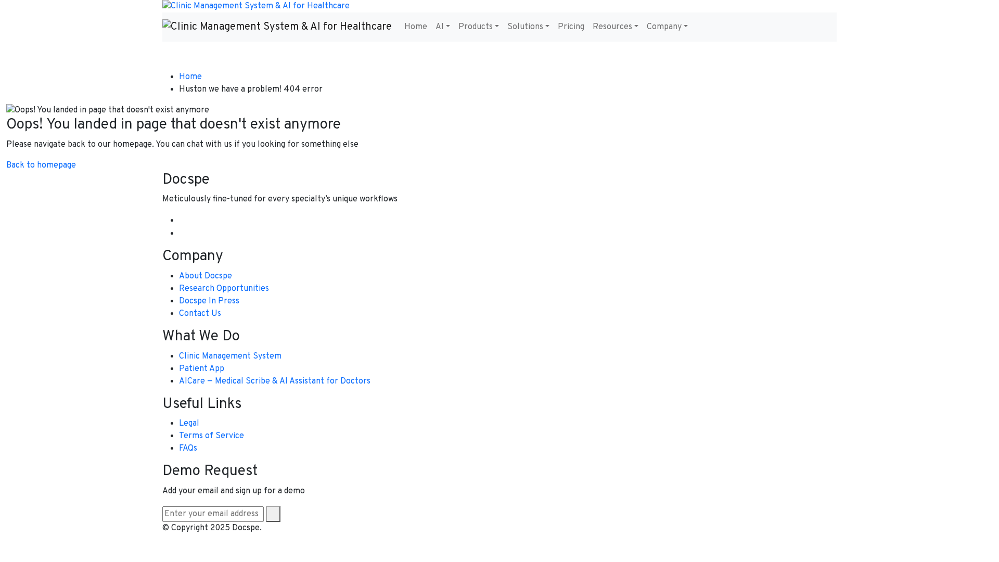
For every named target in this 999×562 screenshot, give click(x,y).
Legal (189, 423)
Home (415, 27)
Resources (612, 27)
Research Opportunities (224, 289)
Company (664, 27)
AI (440, 27)
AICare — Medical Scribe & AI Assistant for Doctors (274, 381)
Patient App (201, 369)
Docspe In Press (209, 301)
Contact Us (200, 314)
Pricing (571, 27)
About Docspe (205, 276)
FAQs (188, 448)
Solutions (525, 27)
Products (475, 27)
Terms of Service (211, 436)
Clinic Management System (230, 356)
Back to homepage (41, 165)
